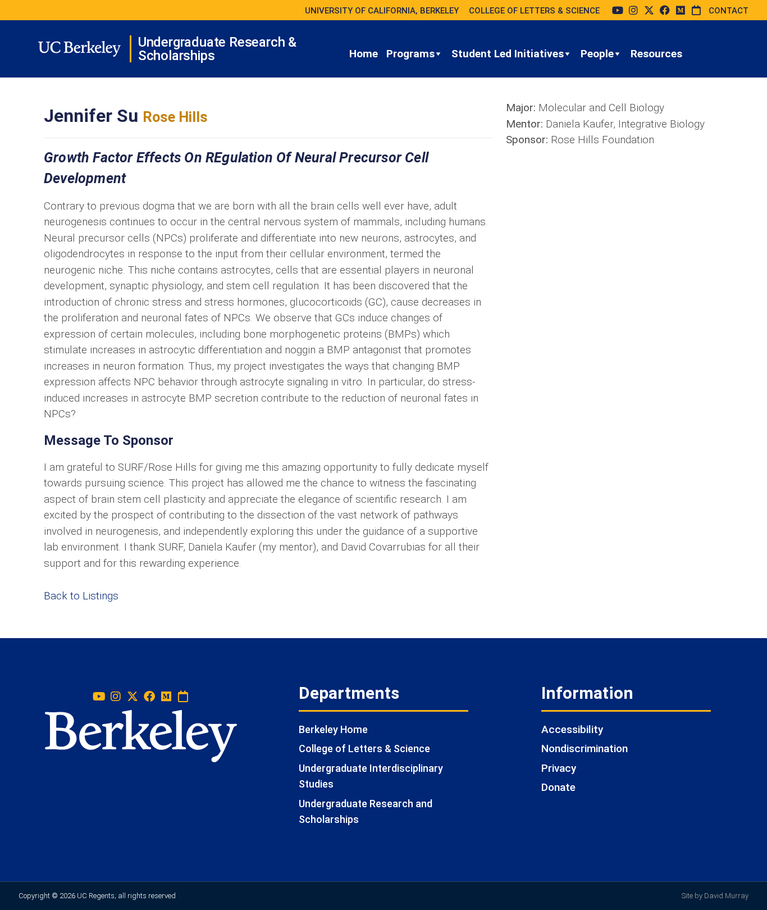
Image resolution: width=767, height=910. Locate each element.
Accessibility (572, 729)
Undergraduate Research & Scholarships (217, 48)
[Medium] (680, 10)
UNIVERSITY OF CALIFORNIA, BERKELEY (382, 11)
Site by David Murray (715, 895)
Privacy (558, 768)
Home (363, 53)
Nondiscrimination (584, 748)
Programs (410, 53)
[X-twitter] (649, 10)
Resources (656, 53)
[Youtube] (618, 10)
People (597, 53)
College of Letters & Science (364, 748)
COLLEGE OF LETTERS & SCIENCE (534, 11)
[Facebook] (665, 10)
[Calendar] (696, 10)
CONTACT (728, 11)
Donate (558, 787)
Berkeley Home (333, 729)
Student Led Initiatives (507, 53)
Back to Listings (81, 595)
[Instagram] (633, 10)
